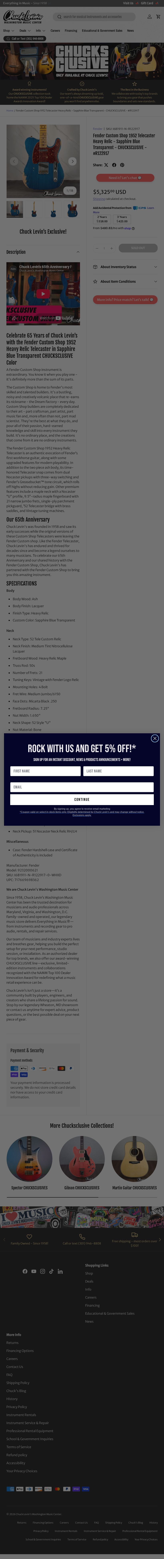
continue (82, 799)
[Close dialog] (154, 738)
